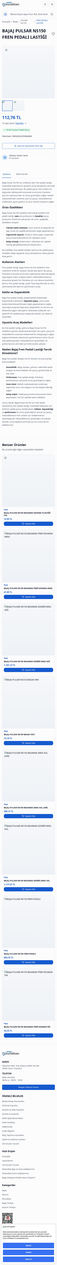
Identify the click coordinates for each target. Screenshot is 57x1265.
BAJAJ (15, 21)
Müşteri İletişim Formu (28, 1087)
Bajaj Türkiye (7, 1203)
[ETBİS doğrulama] (28, 1219)
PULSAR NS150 (24, 21)
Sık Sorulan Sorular (10, 1143)
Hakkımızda (7, 1126)
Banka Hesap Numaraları (13, 1101)
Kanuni (5, 1194)
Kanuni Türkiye (8, 1207)
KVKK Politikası (8, 1122)
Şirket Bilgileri (8, 1131)
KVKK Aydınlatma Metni (12, 1118)
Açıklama (7, 174)
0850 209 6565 (8, 1077)
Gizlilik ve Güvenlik (10, 1114)
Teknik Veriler (22, 174)
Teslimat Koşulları (10, 1105)
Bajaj (4, 1190)
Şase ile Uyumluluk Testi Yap (30, 146)
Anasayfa (6, 21)
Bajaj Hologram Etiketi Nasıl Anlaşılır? (18, 1177)
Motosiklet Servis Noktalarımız (15, 1173)
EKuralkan (6, 1199)
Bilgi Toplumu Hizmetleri (13, 1135)
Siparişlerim (7, 1160)
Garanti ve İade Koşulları (13, 1109)
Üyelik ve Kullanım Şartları (13, 1139)
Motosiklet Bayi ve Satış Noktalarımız (18, 1169)
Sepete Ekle (30, 523)
